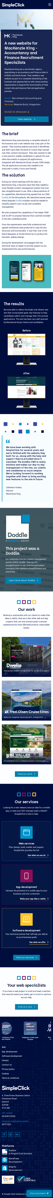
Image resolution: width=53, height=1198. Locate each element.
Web (4, 1047)
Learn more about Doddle (22, 580)
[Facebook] (4, 1134)
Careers (5, 1060)
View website (25, 119)
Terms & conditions (10, 1078)
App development (9, 1051)
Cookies (5, 1073)
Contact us (7, 1064)
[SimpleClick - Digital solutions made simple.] (13, 5)
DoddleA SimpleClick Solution (20, 1152)
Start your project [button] (38, 1193)
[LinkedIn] (17, 1134)
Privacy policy (8, 1069)
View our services (25, 957)
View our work (25, 774)
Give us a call (25, 1007)
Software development (12, 1056)
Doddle (5, 197)
